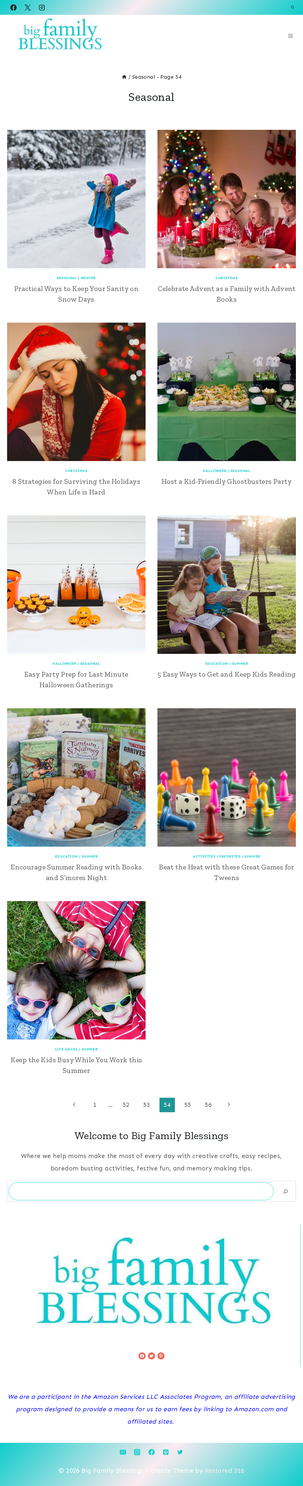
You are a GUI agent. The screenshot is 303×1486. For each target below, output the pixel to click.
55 (187, 1105)
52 (126, 1105)
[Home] (124, 77)
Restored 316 (224, 1470)
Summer (240, 664)
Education (216, 664)
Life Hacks (66, 1049)
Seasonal (67, 278)
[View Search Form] (292, 7)
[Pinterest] (165, 1452)
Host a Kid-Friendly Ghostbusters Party (227, 481)
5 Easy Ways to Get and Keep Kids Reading (226, 674)
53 (146, 1105)
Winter (88, 278)
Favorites (229, 856)
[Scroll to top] (288, 1462)
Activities (204, 856)
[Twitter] (180, 1452)
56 (208, 1105)
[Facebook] (13, 7)
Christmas (226, 278)
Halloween (214, 471)
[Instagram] (42, 7)
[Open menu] (290, 35)
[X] (27, 7)
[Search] (285, 1191)
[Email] (123, 1452)
